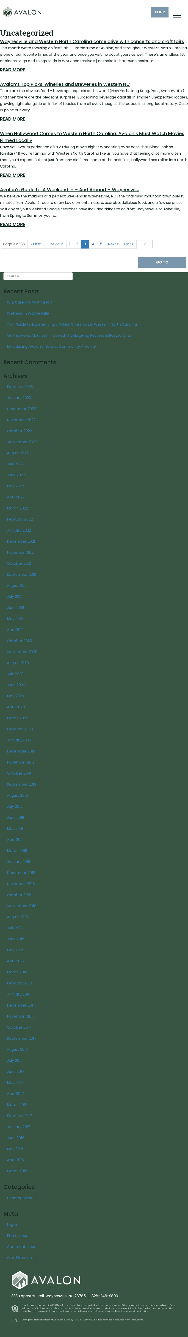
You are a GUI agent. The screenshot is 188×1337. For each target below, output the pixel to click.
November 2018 (21, 883)
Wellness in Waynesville (28, 313)
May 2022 (15, 486)
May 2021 (15, 618)
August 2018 (17, 917)
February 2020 (20, 729)
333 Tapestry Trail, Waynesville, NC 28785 (48, 1296)
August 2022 (18, 453)
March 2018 (17, 972)
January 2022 (19, 530)
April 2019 (15, 839)
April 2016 (15, 1160)
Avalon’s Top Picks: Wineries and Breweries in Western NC (65, 84)
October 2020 (19, 640)
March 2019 (17, 850)
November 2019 (21, 762)
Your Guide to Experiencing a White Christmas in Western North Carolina (72, 324)
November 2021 (21, 552)
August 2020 (18, 663)
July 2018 (15, 928)
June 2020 (16, 685)
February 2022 (20, 519)
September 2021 (21, 574)
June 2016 (15, 1137)
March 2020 (17, 718)
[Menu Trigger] (177, 18)
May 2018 (15, 950)
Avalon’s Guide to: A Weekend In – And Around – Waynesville (69, 189)
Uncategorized (20, 1198)
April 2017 (15, 1093)
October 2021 (19, 563)
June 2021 (15, 607)
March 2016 (17, 1171)
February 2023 (20, 386)
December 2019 (21, 751)
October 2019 (19, 773)
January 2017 (18, 1126)
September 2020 (22, 651)
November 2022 (21, 420)
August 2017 (17, 1049)
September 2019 (21, 784)
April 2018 (15, 961)
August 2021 (17, 585)
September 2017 (21, 1038)
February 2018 (19, 983)
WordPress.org (20, 1257)
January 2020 (19, 740)
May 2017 (15, 1082)
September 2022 (22, 442)
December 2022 (21, 408)
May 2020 (15, 696)
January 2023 (19, 397)
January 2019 (18, 861)
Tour (159, 12)
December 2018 (21, 872)
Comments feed (21, 1246)
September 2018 (21, 906)
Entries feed (17, 1235)
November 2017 (21, 1016)
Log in (12, 1224)
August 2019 (17, 795)
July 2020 (15, 674)
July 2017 (15, 1060)
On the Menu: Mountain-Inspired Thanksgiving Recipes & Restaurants (69, 335)
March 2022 (17, 508)
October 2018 (19, 894)
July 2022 (15, 464)
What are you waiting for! (29, 302)
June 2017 (15, 1071)
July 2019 (14, 806)
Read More (12, 70)
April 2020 (16, 707)
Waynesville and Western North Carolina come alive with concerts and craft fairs (92, 41)
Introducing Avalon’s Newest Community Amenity (51, 346)
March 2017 (17, 1104)
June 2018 (15, 939)
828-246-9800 (104, 1296)
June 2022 (16, 475)
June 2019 (15, 817)
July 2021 (14, 596)
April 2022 (16, 497)
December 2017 (21, 1005)
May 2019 (15, 828)
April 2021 (15, 629)
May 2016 (15, 1149)
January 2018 (18, 994)
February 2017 (19, 1115)
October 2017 (19, 1027)
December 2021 (21, 541)
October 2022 (19, 431)
